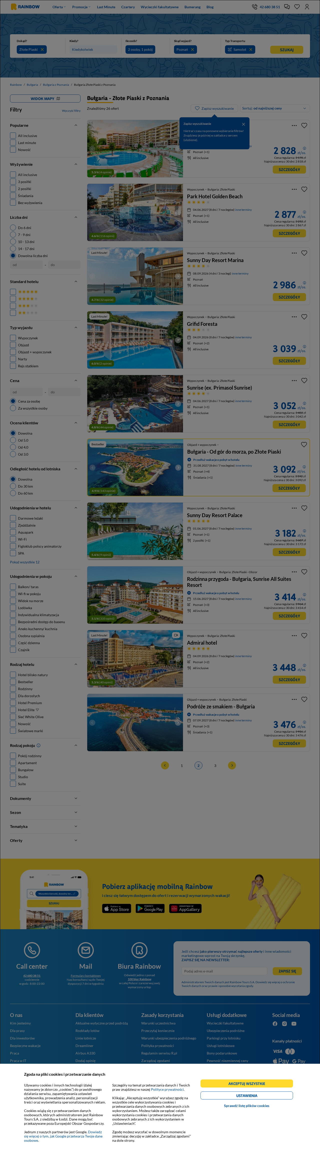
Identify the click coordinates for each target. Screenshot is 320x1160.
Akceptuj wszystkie (248, 1084)
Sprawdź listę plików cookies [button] (246, 1105)
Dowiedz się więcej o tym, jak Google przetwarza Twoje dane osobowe (63, 1136)
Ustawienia (255, 1096)
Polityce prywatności (167, 1089)
